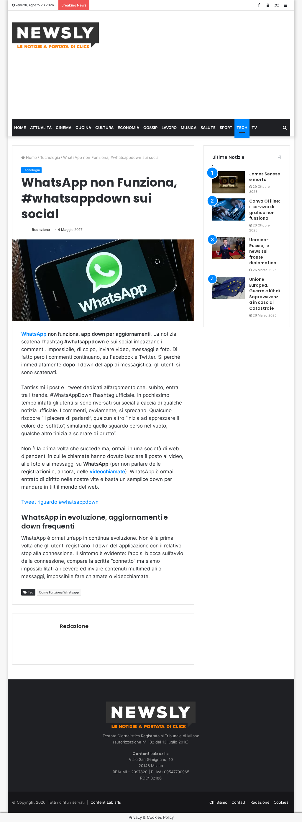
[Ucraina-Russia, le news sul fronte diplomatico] (228, 248)
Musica (188, 127)
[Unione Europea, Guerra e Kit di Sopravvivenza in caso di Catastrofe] (228, 288)
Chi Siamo (218, 802)
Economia (128, 127)
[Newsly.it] (55, 35)
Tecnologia (50, 157)
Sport (226, 127)
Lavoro (169, 127)
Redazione (41, 229)
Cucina (83, 127)
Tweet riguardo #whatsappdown (60, 502)
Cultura (104, 127)
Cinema (63, 127)
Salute (208, 127)
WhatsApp (34, 334)
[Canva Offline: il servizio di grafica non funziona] (228, 209)
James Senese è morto (264, 177)
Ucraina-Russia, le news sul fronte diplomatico (262, 251)
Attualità (41, 127)
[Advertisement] (205, 63)
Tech (242, 127)
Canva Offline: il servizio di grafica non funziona (264, 209)
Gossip (150, 127)
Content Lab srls (106, 802)
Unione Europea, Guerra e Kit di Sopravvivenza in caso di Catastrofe (264, 293)
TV (254, 127)
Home (20, 127)
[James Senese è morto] (228, 182)
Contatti (239, 802)
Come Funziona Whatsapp (59, 592)
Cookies (281, 802)
